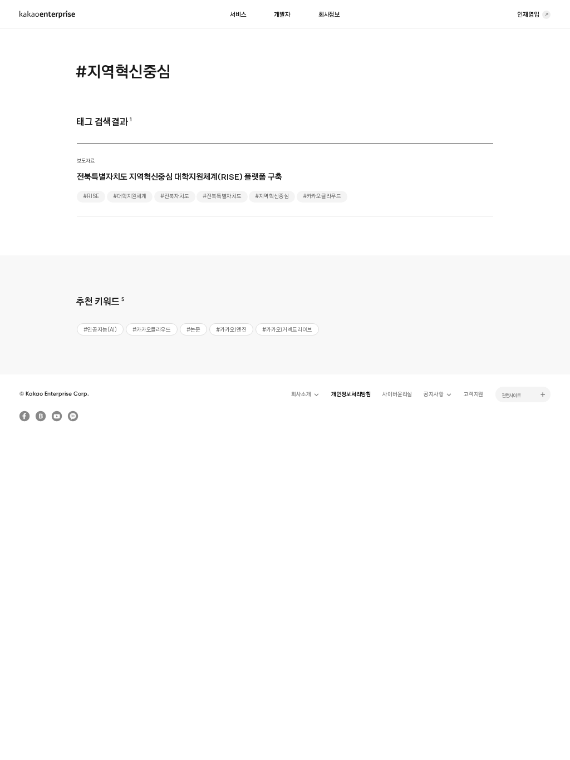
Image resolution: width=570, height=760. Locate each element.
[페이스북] (24, 416)
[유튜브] (57, 416)
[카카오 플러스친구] (73, 416)
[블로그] (40, 416)
